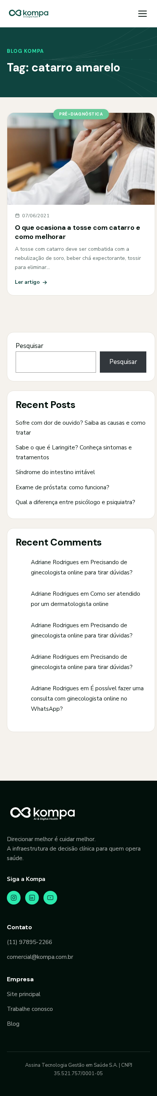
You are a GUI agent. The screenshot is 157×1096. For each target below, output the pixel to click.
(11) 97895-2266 (29, 942)
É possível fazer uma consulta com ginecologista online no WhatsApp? (87, 699)
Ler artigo (27, 282)
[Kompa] (28, 13)
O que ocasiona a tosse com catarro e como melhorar (77, 232)
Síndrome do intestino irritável (55, 472)
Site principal (23, 994)
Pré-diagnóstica (81, 114)
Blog (13, 1024)
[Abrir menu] (142, 13)
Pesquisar (29, 346)
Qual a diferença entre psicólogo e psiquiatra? (75, 502)
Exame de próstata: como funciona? (62, 487)
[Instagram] (14, 898)
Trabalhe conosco (30, 1009)
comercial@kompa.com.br (40, 957)
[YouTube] (50, 898)
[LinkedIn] (32, 898)
